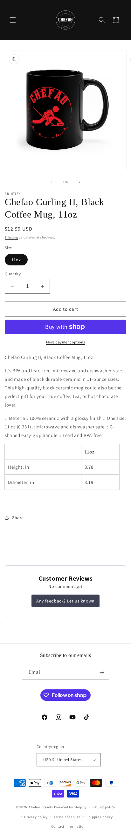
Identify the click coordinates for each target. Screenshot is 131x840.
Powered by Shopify (70, 807)
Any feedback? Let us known (65, 601)
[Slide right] (79, 182)
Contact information (68, 826)
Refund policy (104, 807)
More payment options (65, 342)
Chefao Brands (41, 807)
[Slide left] (52, 182)
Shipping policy (99, 817)
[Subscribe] (102, 672)
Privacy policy (36, 817)
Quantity (13, 274)
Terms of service (67, 817)
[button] (13, 20)
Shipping (11, 237)
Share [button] (18, 517)
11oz (16, 260)
